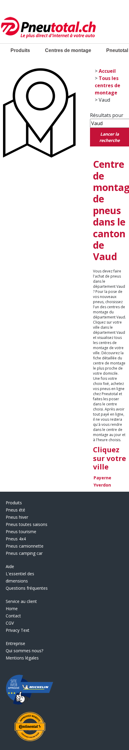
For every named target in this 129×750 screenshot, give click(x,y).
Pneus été (15, 510)
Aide (10, 566)
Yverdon (102, 485)
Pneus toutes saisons (26, 524)
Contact (13, 616)
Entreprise (15, 643)
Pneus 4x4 (16, 539)
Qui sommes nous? (24, 650)
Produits (20, 50)
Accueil (107, 71)
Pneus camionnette (25, 546)
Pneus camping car (24, 553)
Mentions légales (22, 658)
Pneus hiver (17, 517)
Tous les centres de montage (107, 85)
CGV (10, 623)
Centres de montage (68, 50)
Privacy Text (17, 630)
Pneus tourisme (21, 531)
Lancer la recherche (109, 137)
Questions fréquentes (27, 588)
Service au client (21, 601)
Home (12, 608)
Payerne (102, 478)
